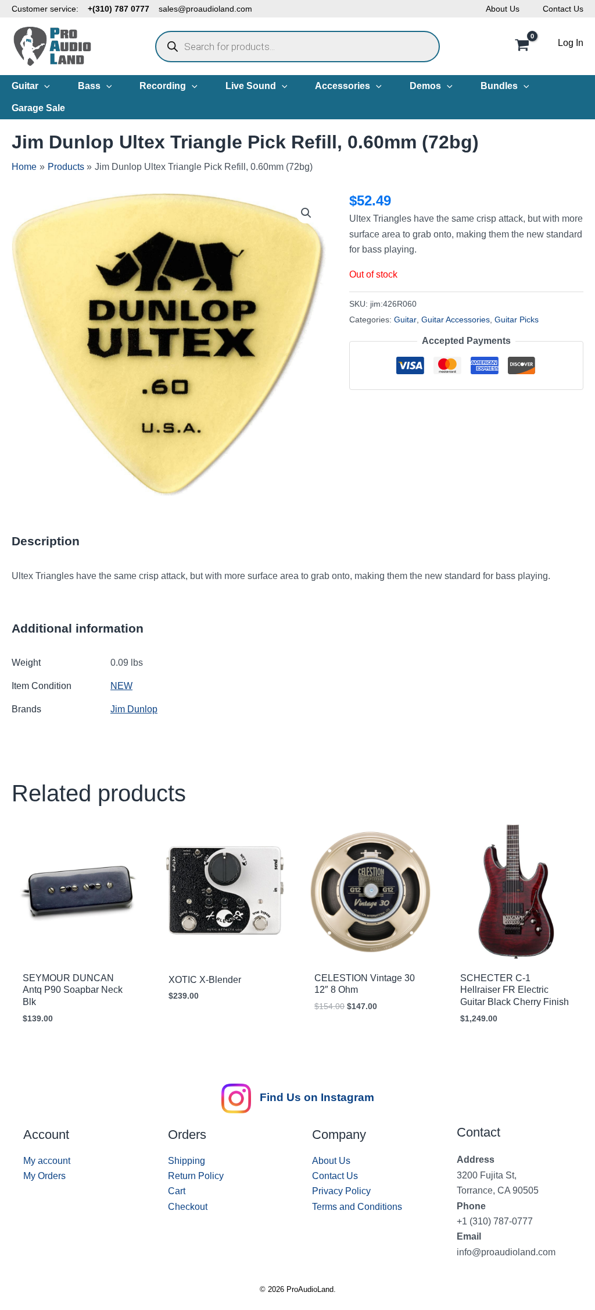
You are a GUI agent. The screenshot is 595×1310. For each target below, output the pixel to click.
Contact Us (563, 8)
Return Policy (196, 1176)
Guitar (405, 319)
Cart (176, 1191)
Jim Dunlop (133, 709)
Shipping (186, 1161)
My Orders (44, 1176)
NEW (121, 686)
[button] (44, 86)
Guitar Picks (516, 319)
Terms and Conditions (357, 1207)
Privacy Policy (341, 1191)
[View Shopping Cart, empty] (522, 46)
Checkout (187, 1207)
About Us (502, 8)
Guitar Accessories (455, 319)
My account (46, 1161)
